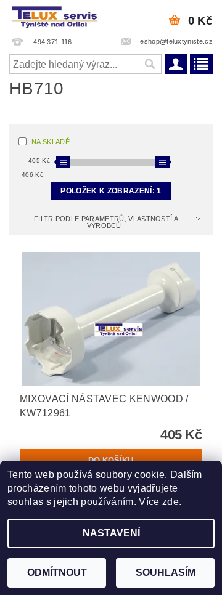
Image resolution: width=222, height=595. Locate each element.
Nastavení (111, 533)
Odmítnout (57, 572)
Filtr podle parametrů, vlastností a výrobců (106, 222)
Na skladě (50, 141)
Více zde (159, 501)
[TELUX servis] (55, 16)
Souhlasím (165, 572)
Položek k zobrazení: (110, 191)
